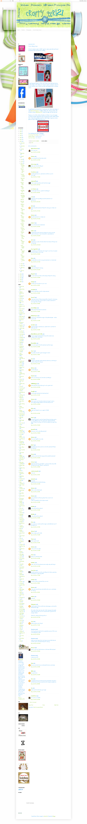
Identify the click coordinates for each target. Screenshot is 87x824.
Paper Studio (22, 484)
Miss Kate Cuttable (21, 463)
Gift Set (21, 399)
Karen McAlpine (34, 308)
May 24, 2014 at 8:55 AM (35, 201)
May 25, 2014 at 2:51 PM (35, 491)
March (22, 265)
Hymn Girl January (35, 110)
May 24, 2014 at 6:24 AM (35, 160)
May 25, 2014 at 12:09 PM (35, 467)
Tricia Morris (33, 172)
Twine (21, 622)
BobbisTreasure (34, 315)
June (22, 161)
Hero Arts (21, 423)
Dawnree (32, 375)
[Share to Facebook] (45, 141)
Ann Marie (33, 325)
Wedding (21, 631)
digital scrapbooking (22, 373)
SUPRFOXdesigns (34, 383)
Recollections (22, 523)
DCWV (21, 365)
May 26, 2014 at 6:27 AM (35, 617)
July (22, 159)
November (23, 146)
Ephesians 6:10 (39, 112)
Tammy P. (33, 297)
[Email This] (42, 141)
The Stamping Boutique (22, 609)
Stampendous (22, 576)
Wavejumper (33, 604)
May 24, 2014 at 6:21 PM (35, 339)
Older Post (56, 705)
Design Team (22, 367)
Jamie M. (21, 659)
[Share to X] (44, 141)
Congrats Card (21, 351)
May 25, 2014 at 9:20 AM (35, 425)
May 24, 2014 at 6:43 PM (35, 346)
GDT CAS (22, 199)
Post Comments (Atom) (38, 707)
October (22, 149)
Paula (32, 663)
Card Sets (21, 332)
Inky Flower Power (22, 217)
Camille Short (33, 696)
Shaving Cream (21, 552)
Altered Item (22, 289)
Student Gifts (22, 585)
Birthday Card (22, 313)
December (23, 143)
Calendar (21, 326)
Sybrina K (33, 531)
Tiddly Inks (22, 611)
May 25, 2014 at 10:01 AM (35, 440)
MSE (20, 470)
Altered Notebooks (22, 292)
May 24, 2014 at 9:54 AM (35, 218)
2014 (21, 141)
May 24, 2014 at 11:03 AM (35, 254)
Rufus (32, 408)
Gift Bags (21, 395)
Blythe (32, 671)
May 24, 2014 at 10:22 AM (35, 235)
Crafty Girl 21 (20, 86)
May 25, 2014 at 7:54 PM (35, 575)
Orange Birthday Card (23, 221)
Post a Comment (33, 702)
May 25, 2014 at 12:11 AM (35, 395)
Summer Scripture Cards (23, 175)
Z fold (21, 641)
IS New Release (22, 213)
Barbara (32, 368)
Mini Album (22, 459)
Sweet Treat (22, 594)
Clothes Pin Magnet (22, 347)
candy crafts (22, 328)
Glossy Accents (21, 411)
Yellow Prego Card (22, 187)
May (22, 163)
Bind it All (21, 309)
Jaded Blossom (21, 436)
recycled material (21, 526)
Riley (20, 528)
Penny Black (22, 493)
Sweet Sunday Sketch (22, 246)
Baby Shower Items (22, 256)
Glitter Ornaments (22, 407)
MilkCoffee (21, 458)
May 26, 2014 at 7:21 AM (35, 625)
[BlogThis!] (43, 141)
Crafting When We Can (22, 358)
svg (20, 587)
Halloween (21, 417)
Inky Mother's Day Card (23, 242)
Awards (21, 298)
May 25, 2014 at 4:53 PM (35, 535)
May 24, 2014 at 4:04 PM (35, 303)
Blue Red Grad (22, 202)
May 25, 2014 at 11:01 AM (35, 450)
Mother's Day (22, 468)
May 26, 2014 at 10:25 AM (35, 643)
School (21, 540)
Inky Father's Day (23, 209)
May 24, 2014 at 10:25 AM (35, 245)
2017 (21, 135)
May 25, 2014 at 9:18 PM (35, 583)
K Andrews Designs (22, 442)
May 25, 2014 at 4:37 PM (35, 527)
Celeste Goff (33, 181)
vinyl (20, 629)
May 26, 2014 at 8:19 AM (35, 634)
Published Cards (21, 515)
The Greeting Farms (22, 604)
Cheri (32, 522)
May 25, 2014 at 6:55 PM (35, 566)
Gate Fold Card (21, 390)
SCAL (20, 538)
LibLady (32, 281)
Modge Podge (22, 465)
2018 (21, 133)
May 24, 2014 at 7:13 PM (35, 354)
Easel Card (22, 376)
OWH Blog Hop (22, 191)
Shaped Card (22, 548)
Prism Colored (21, 512)
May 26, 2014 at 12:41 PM (35, 667)
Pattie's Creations (21, 488)
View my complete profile (21, 698)
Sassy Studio (22, 535)
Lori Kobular (33, 189)
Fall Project (22, 381)
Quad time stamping (21, 519)
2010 (21, 279)
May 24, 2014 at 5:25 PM (35, 320)
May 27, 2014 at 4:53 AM (35, 691)
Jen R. (32, 240)
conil (32, 197)
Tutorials (23, 29)
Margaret (33, 274)
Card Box (21, 331)
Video (21, 628)
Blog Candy (22, 316)
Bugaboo (21, 325)
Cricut (21, 364)
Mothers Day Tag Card (23, 229)
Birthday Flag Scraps (22, 225)
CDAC (21, 336)
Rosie (32, 258)
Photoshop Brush (22, 499)
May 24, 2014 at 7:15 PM (35, 363)
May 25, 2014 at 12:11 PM (35, 474)
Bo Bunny (21, 318)
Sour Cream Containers (22, 567)
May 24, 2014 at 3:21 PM (35, 285)
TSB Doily (22, 193)
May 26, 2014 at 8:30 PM (35, 684)
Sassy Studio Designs (31, 137)
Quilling (21, 521)
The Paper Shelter (21, 607)
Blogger (54, 816)
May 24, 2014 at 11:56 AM (35, 269)
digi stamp (22, 369)
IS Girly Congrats (23, 260)
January (22, 270)
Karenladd (33, 289)
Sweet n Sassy (21, 592)
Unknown (32, 156)
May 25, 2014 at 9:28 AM (35, 433)
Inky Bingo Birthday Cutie (23, 196)
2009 (21, 281)
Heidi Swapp (22, 420)
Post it (21, 508)
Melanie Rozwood (34, 148)
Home (18, 29)
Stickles (21, 581)
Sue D (32, 621)
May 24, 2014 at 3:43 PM (35, 293)
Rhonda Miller (33, 343)
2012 (21, 276)
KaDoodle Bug (22, 444)
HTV (20, 424)
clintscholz (46, 816)
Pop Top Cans (22, 505)
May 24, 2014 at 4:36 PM (35, 311)
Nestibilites (22, 476)
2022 (21, 130)
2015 (21, 139)
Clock (20, 344)
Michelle (32, 506)
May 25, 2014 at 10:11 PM (35, 592)
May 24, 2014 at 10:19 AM (35, 226)
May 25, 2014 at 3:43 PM (35, 510)
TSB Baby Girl (22, 232)
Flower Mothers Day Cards (23, 236)
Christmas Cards (22, 340)
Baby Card (21, 301)
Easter (21, 379)
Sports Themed (21, 574)
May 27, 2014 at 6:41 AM (35, 699)
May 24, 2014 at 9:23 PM (35, 379)
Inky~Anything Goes (23, 179)
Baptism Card (22, 306)
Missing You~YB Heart (22, 166)
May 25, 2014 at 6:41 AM (35, 413)
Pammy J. (33, 647)
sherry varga (33, 164)
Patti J (32, 445)
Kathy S (32, 230)
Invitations (22, 432)
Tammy (32, 454)
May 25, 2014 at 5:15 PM (35, 542)
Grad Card (21, 413)
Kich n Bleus (22, 447)
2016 (21, 137)
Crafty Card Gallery (22, 361)
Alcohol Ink (22, 286)
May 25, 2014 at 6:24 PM (35, 558)
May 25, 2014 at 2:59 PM (35, 502)
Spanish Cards (21, 571)
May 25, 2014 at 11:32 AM (35, 457)
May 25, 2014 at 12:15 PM (35, 484)
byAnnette (33, 479)
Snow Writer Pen (22, 559)
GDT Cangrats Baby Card (23, 251)
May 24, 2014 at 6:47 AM (35, 167)
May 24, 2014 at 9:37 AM (35, 211)
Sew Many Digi (22, 546)
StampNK (32, 391)
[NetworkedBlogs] (21, 106)
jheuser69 (33, 429)
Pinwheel (21, 504)
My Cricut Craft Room (22, 473)
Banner (21, 304)
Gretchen (32, 579)
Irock (21, 434)
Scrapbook (22, 541)
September (22, 153)
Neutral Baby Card (22, 183)
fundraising (22, 388)
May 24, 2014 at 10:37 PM (35, 387)
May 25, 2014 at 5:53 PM (35, 550)
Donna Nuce (33, 570)
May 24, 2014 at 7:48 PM (35, 371)
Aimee (32, 554)
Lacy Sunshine (22, 449)
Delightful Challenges (31, 136)
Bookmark (21, 319)
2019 (21, 131)
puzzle (21, 517)
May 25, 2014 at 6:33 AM (35, 404)
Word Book (22, 638)
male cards (22, 452)
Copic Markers (21, 354)
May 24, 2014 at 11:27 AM (35, 262)
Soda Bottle (22, 561)
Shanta (32, 539)
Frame (21, 386)
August (22, 156)
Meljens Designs (21, 456)
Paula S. (32, 417)
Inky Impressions (22, 427)
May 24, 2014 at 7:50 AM (35, 177)
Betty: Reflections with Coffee (36, 334)
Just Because (22, 438)
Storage (21, 583)
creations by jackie (34, 471)
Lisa (32, 358)
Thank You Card (21, 601)
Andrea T (32, 223)
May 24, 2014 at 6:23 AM (35, 152)
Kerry (32, 679)
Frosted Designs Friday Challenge (33, 134)
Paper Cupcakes (21, 482)
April (32, 206)
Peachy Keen (22, 490)
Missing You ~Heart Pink (22, 170)
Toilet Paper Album (22, 614)
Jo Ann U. (33, 462)
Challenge (21, 337)
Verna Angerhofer (34, 249)
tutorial (21, 620)
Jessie (32, 266)
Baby (20, 300)
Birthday (21, 312)
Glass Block (22, 401)
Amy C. (32, 351)
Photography (28, 29)
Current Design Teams (37, 29)
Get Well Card (22, 392)
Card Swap (21, 334)
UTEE (20, 623)
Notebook (21, 479)
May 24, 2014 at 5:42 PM (35, 329)
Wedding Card (22, 632)
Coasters (21, 349)
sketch (21, 557)
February (22, 267)
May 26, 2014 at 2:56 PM (35, 674)
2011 (20, 278)
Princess (21, 510)
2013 (21, 274)
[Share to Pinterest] (46, 141)
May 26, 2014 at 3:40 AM (35, 600)
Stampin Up (22, 579)
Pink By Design (21, 502)
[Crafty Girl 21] (21, 97)
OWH (32, 142)
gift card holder (21, 397)
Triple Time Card (22, 618)
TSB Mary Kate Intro (22, 205)
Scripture (21, 544)
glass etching (22, 403)
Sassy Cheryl (22, 533)
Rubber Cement (21, 531)
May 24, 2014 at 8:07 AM (35, 184)
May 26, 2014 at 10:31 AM (35, 651)
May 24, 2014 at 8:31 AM (35, 192)
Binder (21, 310)
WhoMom (33, 562)
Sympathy (21, 597)
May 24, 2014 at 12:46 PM (35, 277)
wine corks (22, 635)
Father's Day (22, 383)
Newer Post (31, 705)
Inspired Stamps (21, 430)
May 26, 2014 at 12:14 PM (35, 659)
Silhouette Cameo (21, 555)
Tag (20, 599)
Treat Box (21, 616)
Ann (31, 688)
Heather (32, 596)
